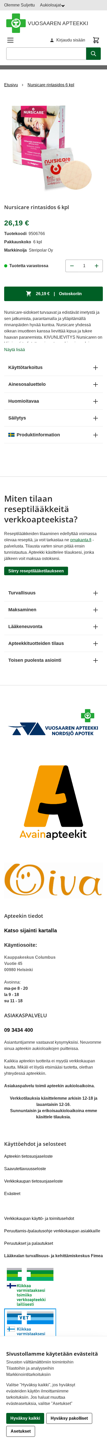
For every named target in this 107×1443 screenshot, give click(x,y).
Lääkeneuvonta (25, 626)
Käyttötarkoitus (25, 367)
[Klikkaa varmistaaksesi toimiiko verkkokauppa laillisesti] (53, 1308)
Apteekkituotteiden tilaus (36, 643)
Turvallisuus (22, 592)
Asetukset (21, 1431)
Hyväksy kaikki (25, 1418)
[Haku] (93, 53)
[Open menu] (10, 40)
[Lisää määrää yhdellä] (96, 266)
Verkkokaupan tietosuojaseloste (33, 1181)
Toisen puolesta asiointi (34, 660)
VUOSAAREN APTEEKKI (58, 23)
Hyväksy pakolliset (69, 1418)
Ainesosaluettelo (27, 384)
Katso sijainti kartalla (30, 930)
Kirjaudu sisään (70, 40)
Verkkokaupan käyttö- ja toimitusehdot (39, 1218)
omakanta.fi (80, 540)
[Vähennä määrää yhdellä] (71, 266)
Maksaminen (22, 609)
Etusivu (11, 85)
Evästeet (12, 1193)
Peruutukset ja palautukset (28, 1243)
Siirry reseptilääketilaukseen (36, 571)
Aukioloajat (51, 5)
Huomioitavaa (23, 401)
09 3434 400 (18, 1030)
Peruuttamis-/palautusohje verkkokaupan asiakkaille (52, 1231)
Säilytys (17, 418)
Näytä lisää (14, 349)
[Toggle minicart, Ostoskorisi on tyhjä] (96, 40)
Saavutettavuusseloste (25, 1169)
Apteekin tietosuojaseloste (28, 1156)
